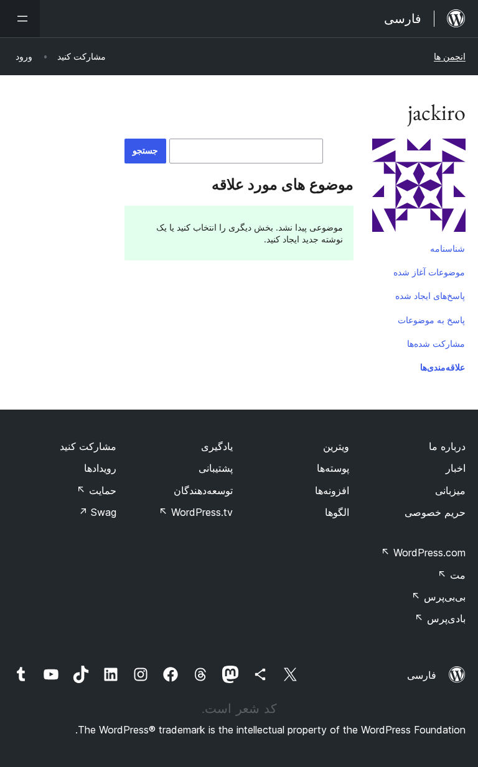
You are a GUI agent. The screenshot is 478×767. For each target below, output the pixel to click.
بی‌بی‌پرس (438, 596)
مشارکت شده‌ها (436, 343)
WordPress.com (423, 552)
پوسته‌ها (333, 468)
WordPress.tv (196, 512)
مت (452, 575)
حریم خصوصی (435, 512)
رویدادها (100, 468)
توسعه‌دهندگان (203, 490)
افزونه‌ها (332, 490)
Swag (97, 512)
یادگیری (217, 446)
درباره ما (447, 446)
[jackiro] (419, 188)
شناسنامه (447, 248)
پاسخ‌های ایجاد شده (430, 295)
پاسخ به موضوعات (431, 320)
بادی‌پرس (440, 618)
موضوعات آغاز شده (429, 272)
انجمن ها (450, 56)
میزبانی (450, 490)
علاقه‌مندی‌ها (442, 367)
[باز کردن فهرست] (20, 18)
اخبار (456, 468)
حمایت (96, 490)
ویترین (336, 446)
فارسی (421, 675)
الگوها (337, 512)
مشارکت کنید (88, 446)
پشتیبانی (216, 468)
